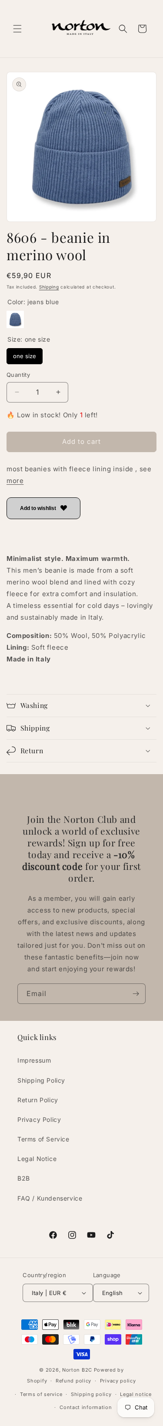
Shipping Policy (41, 1080)
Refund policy (73, 1381)
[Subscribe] (135, 993)
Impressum (34, 1060)
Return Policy (37, 1100)
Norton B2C (77, 1370)
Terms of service (41, 1394)
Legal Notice (37, 1158)
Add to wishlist (38, 508)
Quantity (18, 374)
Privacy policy (118, 1381)
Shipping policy (91, 1394)
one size (25, 353)
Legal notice (135, 1394)
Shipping (49, 286)
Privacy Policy (39, 1119)
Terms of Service (43, 1139)
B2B (23, 1178)
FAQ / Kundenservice (49, 1198)
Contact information (86, 1407)
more (15, 480)
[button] (17, 28)
